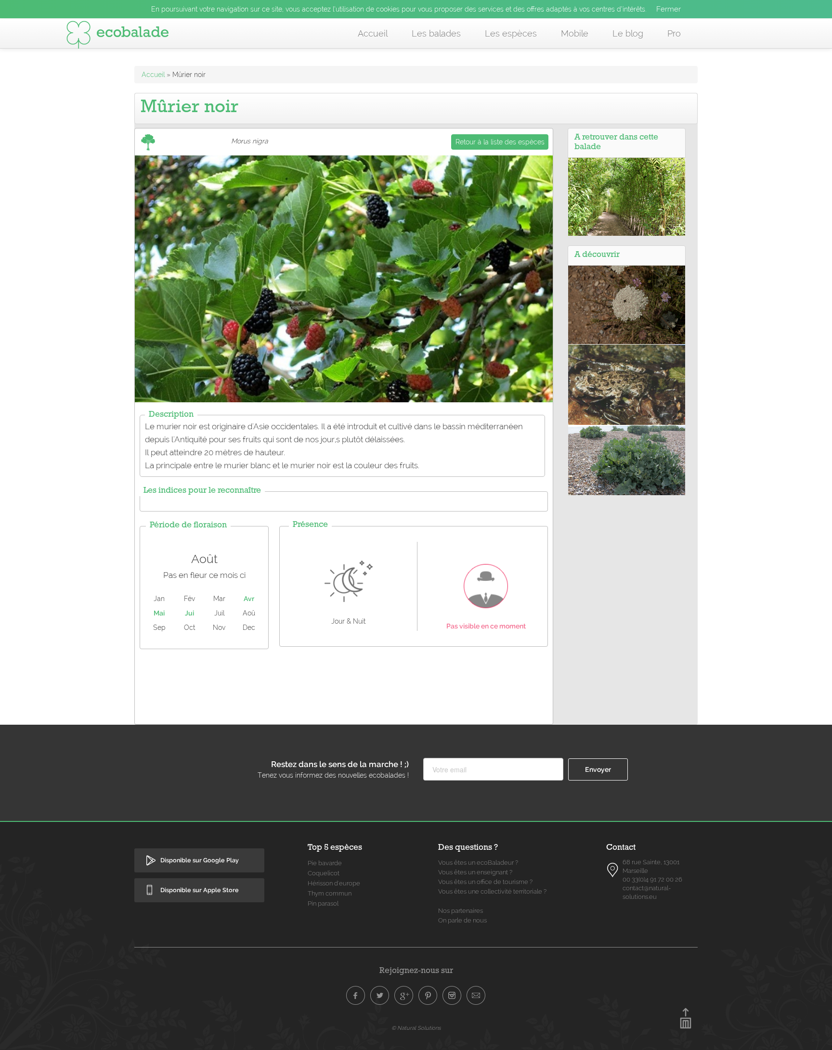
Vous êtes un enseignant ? (475, 872)
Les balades (436, 33)
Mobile (574, 33)
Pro (674, 33)
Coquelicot (323, 873)
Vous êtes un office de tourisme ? (485, 881)
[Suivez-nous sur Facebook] (355, 995)
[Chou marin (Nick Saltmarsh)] (626, 459)
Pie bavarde (325, 863)
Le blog (627, 33)
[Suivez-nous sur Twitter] (380, 995)
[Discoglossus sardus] (626, 384)
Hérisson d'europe (334, 883)
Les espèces (511, 33)
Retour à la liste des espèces (500, 142)
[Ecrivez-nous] (476, 995)
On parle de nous (462, 920)
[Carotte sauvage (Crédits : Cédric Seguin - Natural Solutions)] (626, 304)
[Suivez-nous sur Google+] (404, 995)
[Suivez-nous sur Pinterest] (428, 995)
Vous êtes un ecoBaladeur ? (478, 862)
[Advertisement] (344, 684)
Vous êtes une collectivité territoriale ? (492, 891)
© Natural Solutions (416, 1027)
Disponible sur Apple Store (199, 890)
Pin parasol (323, 903)
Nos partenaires (460, 910)
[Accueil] (117, 36)
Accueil (373, 33)
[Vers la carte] (613, 870)
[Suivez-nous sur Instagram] (452, 995)
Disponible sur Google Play (199, 860)
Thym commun (329, 893)
